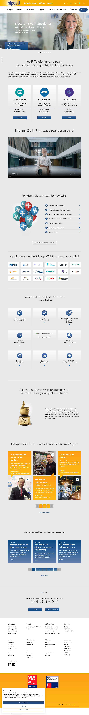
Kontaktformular (52, 609)
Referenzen (48, 655)
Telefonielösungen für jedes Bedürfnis (60, 210)
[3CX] (26, 264)
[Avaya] (50, 278)
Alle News (45, 575)
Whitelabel (11, 655)
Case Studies (67, 640)
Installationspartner (69, 631)
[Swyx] (75, 271)
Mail (35, 609)
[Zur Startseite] (14, 3)
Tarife (28, 629)
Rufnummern (29, 10)
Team (46, 649)
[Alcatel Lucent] (63, 271)
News (46, 651)
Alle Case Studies (45, 512)
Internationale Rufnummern (52, 633)
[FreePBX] (26, 278)
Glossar (66, 652)
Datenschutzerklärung (67, 704)
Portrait (47, 647)
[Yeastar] (63, 278)
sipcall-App (67, 654)
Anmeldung (11, 653)
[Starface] (13, 271)
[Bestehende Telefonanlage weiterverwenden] (44, 463)
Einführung (30, 642)
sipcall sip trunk (12, 629)
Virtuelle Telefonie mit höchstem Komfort (18, 457)
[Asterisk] (13, 278)
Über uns (73, 10)
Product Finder (68, 650)
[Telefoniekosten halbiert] (69, 488)
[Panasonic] (26, 271)
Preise (18, 10)
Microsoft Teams (12, 631)
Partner (50, 10)
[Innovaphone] (75, 264)
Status (76, 3)
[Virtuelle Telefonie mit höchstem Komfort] (19, 488)
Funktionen (30, 644)
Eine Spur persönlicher (55, 223)
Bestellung (29, 657)
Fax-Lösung (67, 646)
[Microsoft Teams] (38, 264)
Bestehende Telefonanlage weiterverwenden (43, 482)
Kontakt (50, 3)
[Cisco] (38, 278)
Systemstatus (67, 648)
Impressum (76, 704)
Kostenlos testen (30, 3)
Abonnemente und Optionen (34, 627)
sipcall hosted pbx (12, 647)
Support (41, 10)
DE (84, 3)
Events (10, 651)
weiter (20, 118)
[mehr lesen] (28, 479)
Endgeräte (29, 655)
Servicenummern (49, 631)
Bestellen (83, 10)
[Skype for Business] (50, 264)
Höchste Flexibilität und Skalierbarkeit (60, 214)
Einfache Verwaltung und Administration (61, 219)
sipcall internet (12, 633)
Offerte (42, 3)
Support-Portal (68, 629)
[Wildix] (38, 271)
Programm (11, 642)
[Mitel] (13, 264)
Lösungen (9, 10)
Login (69, 3)
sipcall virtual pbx (12, 627)
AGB (60, 704)
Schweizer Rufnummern (51, 627)
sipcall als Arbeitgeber (50, 653)
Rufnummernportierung (51, 629)
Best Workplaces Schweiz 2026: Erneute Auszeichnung (44, 547)
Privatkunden (61, 10)
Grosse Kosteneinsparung (56, 205)
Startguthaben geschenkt (56, 228)
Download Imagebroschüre (45, 243)
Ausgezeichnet (53, 232)
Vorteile (10, 644)
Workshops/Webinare (13, 649)
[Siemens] (50, 271)
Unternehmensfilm (50, 644)
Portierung (29, 653)
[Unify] (63, 264)
